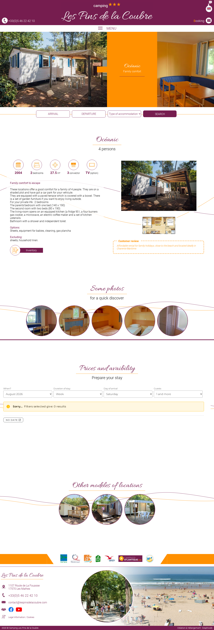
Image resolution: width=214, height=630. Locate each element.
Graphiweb (207, 628)
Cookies (30, 617)
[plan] (159, 235)
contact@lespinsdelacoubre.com (27, 602)
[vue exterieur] (158, 210)
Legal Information (16, 617)
